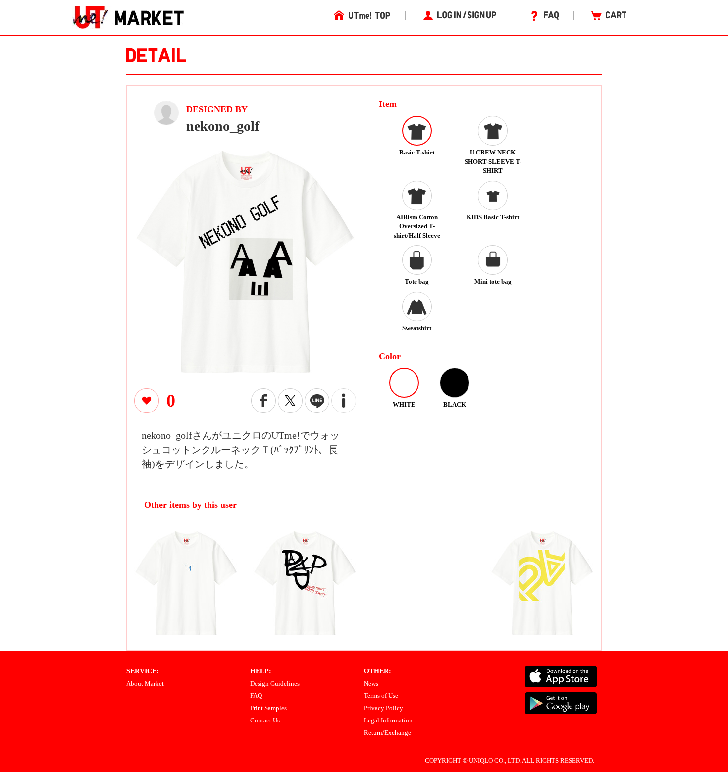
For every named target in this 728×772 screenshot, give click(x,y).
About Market (145, 683)
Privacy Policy (383, 708)
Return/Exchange (387, 732)
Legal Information (388, 720)
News (371, 683)
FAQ (256, 695)
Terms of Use (381, 695)
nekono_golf (222, 126)
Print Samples (268, 708)
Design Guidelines (275, 683)
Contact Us (265, 720)
